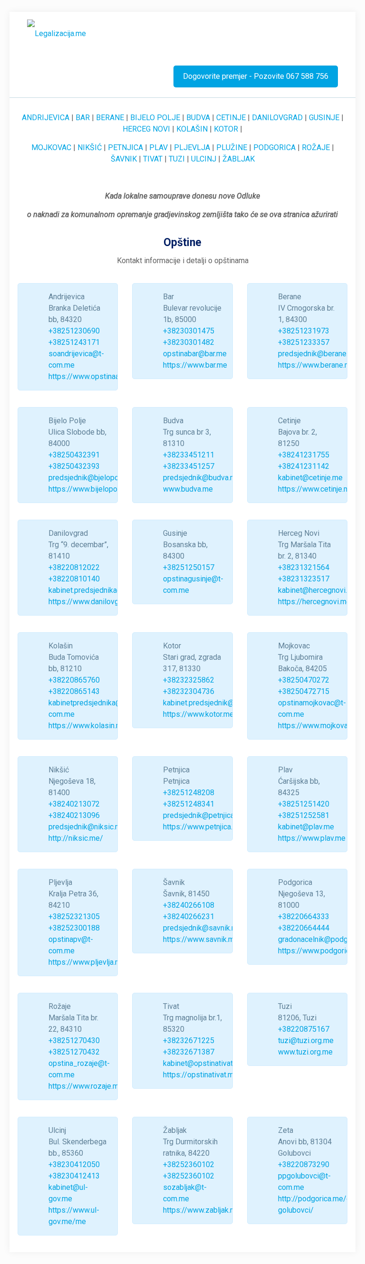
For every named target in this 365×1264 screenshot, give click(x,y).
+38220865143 (74, 691)
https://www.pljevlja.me (86, 962)
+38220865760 (74, 679)
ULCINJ (203, 158)
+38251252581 (303, 815)
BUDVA (198, 117)
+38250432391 (74, 454)
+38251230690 (74, 330)
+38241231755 (303, 454)
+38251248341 (188, 803)
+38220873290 (303, 1164)
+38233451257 (188, 466)
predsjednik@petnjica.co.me (209, 815)
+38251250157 (188, 567)
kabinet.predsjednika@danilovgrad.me (111, 590)
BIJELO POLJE (155, 117)
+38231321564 (303, 567)
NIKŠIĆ (89, 147)
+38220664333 (303, 916)
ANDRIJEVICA (45, 117)
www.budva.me (188, 489)
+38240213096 (74, 815)
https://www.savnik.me (201, 939)
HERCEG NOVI (146, 128)
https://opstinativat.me (200, 1074)
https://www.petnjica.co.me (207, 826)
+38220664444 (303, 927)
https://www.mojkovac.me (321, 725)
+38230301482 (188, 342)
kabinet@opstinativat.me (204, 1063)
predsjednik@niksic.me (86, 826)
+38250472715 (303, 691)
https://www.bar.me (195, 365)
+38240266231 (188, 916)
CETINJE (231, 117)
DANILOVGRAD (277, 117)
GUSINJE (324, 117)
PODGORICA (274, 147)
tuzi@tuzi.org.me (306, 1040)
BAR (83, 117)
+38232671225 (188, 1040)
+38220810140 (74, 578)
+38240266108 (188, 905)
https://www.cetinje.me (316, 489)
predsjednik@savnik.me (202, 927)
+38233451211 (188, 454)
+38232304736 (188, 691)
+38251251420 (303, 803)
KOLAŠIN (192, 128)
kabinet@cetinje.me (310, 477)
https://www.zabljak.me (201, 1210)
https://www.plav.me (312, 838)
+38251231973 (303, 330)
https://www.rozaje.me (85, 1086)
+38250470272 (303, 679)
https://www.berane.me (316, 365)
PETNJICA (125, 147)
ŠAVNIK (124, 158)
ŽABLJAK (238, 158)
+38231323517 (303, 578)
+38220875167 (303, 1029)
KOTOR (226, 128)
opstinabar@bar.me (195, 353)
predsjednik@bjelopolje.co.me (98, 477)
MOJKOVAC (51, 147)
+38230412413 (74, 1175)
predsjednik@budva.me (201, 477)
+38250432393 (74, 466)
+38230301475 (188, 330)
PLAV (158, 147)
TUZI (177, 158)
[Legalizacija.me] (56, 33)
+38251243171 (74, 342)
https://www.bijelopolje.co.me (97, 489)
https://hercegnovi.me (314, 601)
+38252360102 (188, 1164)
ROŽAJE (316, 147)
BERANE (110, 117)
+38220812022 (74, 567)
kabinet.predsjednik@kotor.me (213, 702)
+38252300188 (74, 927)
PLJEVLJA (192, 147)
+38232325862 (188, 679)
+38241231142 (303, 466)
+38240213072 (74, 803)
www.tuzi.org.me (305, 1051)
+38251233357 (303, 342)
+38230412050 (74, 1164)
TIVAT (153, 158)
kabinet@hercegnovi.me (317, 590)
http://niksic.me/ (75, 838)
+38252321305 (74, 916)
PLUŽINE (231, 147)
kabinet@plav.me (306, 826)
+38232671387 (188, 1051)
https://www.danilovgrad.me (94, 601)
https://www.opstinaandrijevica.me (105, 376)
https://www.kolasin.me (87, 725)
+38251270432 (74, 1051)
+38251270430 (74, 1040)
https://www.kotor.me (198, 714)
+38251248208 (188, 792)
